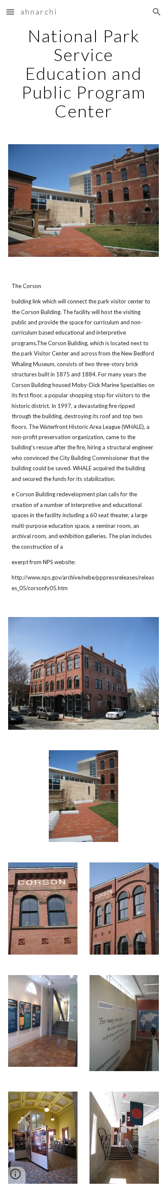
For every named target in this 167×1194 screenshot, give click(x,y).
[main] (83, 73)
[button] (10, 11)
